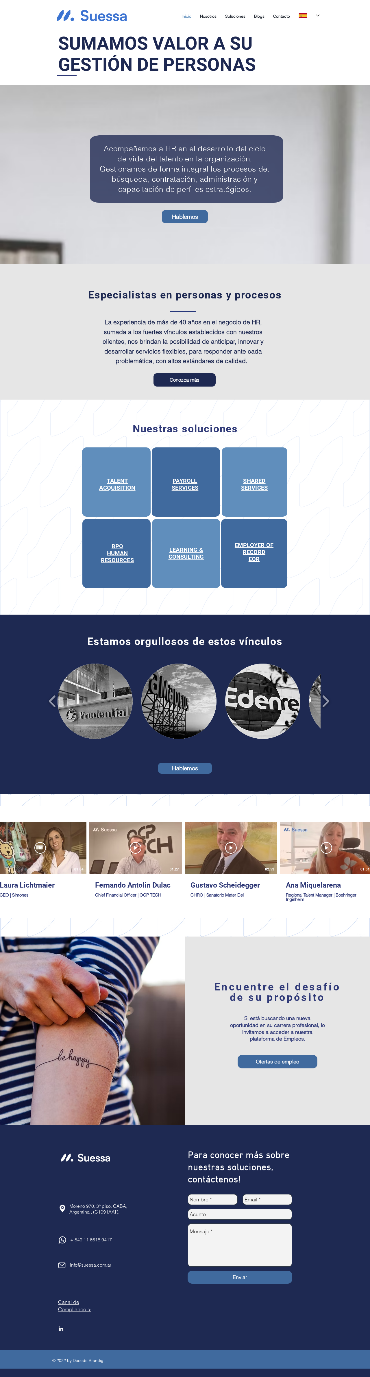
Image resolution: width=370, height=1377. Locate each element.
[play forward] (325, 701)
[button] (235, 16)
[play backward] (52, 701)
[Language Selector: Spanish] (309, 15)
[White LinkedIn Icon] (61, 1328)
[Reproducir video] (40, 848)
